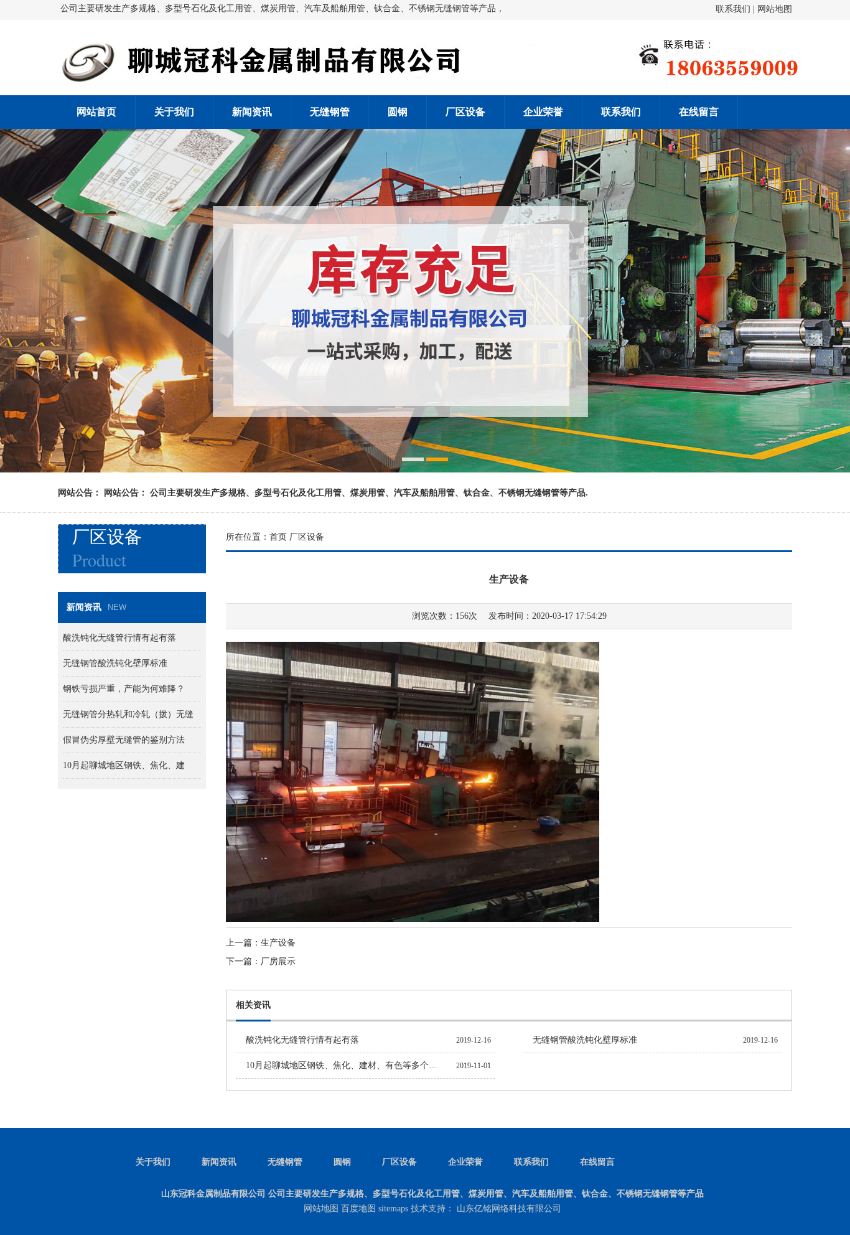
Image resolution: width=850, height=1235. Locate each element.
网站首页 (96, 111)
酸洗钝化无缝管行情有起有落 (302, 1040)
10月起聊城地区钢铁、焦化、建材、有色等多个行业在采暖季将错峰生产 (385, 1065)
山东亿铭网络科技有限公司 (509, 1208)
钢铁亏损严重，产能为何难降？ (124, 688)
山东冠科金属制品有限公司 (213, 1193)
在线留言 (699, 111)
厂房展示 (278, 961)
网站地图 (774, 9)
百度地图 (358, 1208)
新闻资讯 (252, 111)
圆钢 (398, 111)
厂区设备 (465, 111)
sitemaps (393, 1208)
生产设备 (278, 942)
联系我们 (733, 9)
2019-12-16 (473, 1040)
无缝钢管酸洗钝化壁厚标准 (585, 1040)
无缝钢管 (330, 111)
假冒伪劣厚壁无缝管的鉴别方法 (124, 739)
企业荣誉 (543, 111)
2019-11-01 (473, 1065)
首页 (278, 537)
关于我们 (174, 111)
